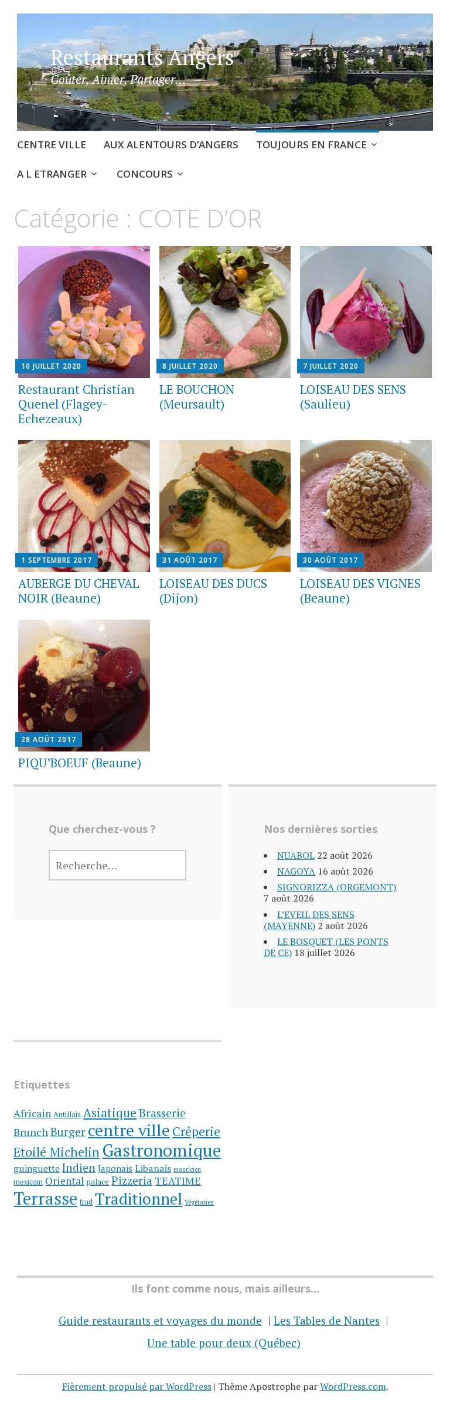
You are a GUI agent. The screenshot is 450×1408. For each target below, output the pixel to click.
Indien (79, 1167)
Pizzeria (131, 1180)
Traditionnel (138, 1198)
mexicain (28, 1182)
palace (98, 1182)
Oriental (64, 1181)
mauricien (187, 1169)
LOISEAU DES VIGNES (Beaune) (360, 590)
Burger (68, 1132)
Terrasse (45, 1198)
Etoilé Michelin (56, 1152)
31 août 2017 (189, 560)
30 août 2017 (330, 560)
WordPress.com (353, 1386)
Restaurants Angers (142, 57)
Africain (32, 1113)
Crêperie (196, 1131)
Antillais (67, 1115)
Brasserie (162, 1113)
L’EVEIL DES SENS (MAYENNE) (309, 920)
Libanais (153, 1168)
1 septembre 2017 (56, 560)
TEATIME (178, 1181)
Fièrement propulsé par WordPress (137, 1386)
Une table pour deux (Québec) (224, 1342)
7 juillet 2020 (331, 366)
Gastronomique (161, 1150)
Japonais (115, 1168)
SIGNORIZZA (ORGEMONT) (336, 886)
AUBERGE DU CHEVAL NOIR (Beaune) (78, 590)
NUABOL (296, 855)
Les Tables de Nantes (327, 1320)
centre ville (129, 1130)
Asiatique (110, 1112)
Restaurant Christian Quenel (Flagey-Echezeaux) (76, 404)
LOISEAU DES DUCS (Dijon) (213, 590)
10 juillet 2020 (51, 366)
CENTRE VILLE (51, 144)
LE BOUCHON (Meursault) (196, 396)
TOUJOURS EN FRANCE (311, 144)
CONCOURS (145, 174)
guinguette (36, 1168)
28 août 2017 (48, 739)
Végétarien (199, 1202)
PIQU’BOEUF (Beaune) (79, 762)
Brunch (30, 1132)
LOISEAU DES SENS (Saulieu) (353, 396)
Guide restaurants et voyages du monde (160, 1320)
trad (86, 1202)
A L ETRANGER (52, 174)
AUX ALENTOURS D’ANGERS (171, 144)
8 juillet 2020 (190, 366)
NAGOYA (296, 871)
